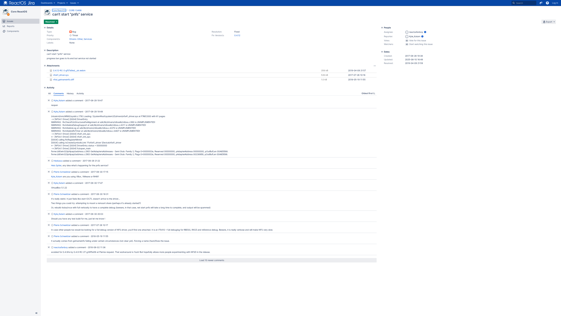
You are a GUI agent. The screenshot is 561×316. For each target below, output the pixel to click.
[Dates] (382, 52)
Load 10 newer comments (211, 260)
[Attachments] (45, 66)
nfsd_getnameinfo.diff (63, 79)
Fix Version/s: (218, 35)
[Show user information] (425, 32)
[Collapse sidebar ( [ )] (36, 313)
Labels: (50, 42)
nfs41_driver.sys (61, 75)
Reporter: (388, 36)
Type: (49, 31)
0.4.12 (237, 35)
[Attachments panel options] (375, 66)
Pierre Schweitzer (62, 172)
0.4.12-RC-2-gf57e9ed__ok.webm (69, 70)
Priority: (50, 35)
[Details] (45, 28)
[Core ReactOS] (5, 11)
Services (88, 39)
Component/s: (53, 39)
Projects (61, 3)
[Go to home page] (19, 3)
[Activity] (45, 88)
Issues (73, 3)
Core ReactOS (19, 11)
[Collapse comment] (49, 100)
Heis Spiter (56, 165)
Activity (80, 93)
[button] (541, 3)
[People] (382, 28)
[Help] (547, 3)
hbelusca (58, 160)
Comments (58, 93)
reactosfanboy (61, 247)
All (49, 93)
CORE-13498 (75, 10)
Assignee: (388, 32)
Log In (555, 3)
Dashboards (46, 3)
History (70, 93)
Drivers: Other (76, 39)
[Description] (45, 50)
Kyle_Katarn (59, 100)
